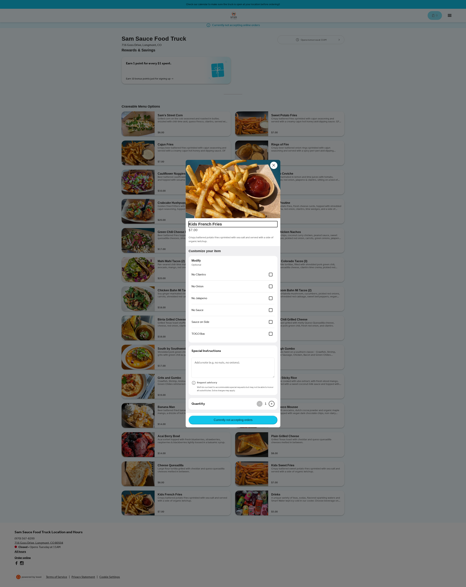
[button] (233, 189)
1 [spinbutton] (265, 403)
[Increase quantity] (272, 404)
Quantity (198, 404)
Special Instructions (206, 351)
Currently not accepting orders (233, 419)
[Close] (273, 165)
